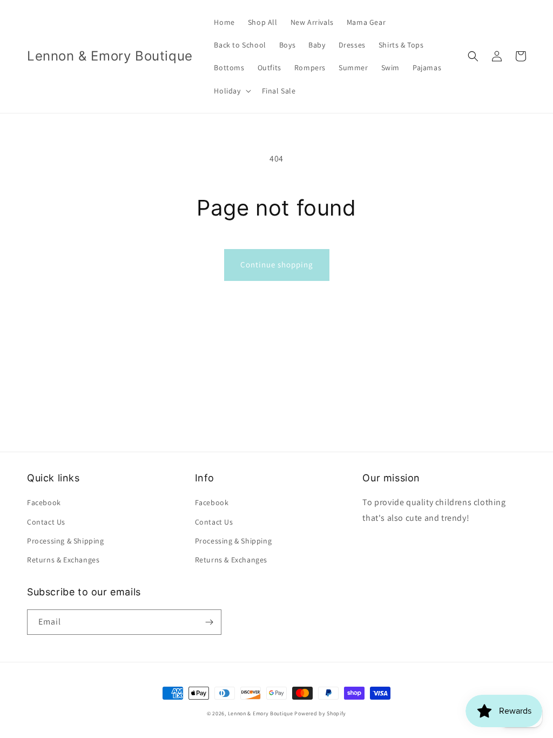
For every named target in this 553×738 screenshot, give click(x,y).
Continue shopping (276, 264)
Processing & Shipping (65, 541)
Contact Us (46, 522)
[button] (231, 90)
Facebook (44, 502)
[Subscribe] (209, 622)
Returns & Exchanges (63, 560)
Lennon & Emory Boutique (260, 713)
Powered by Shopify (320, 713)
